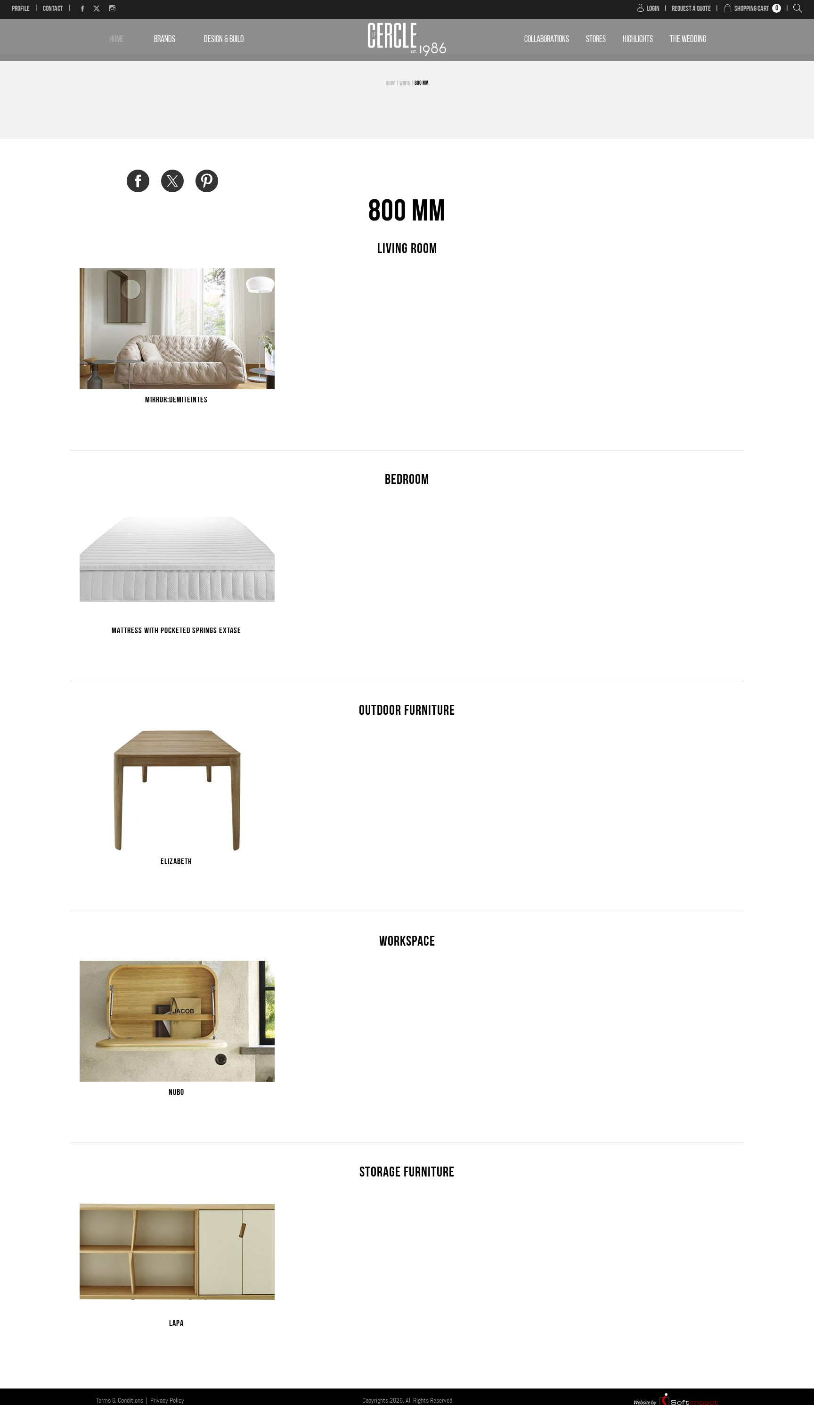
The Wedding (688, 39)
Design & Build (224, 39)
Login (653, 9)
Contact (53, 9)
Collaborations (546, 39)
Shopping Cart (751, 9)
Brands (164, 39)
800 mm (421, 83)
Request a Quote (691, 9)
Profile (21, 9)
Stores (596, 39)
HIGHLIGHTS (638, 39)
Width (404, 84)
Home (116, 39)
